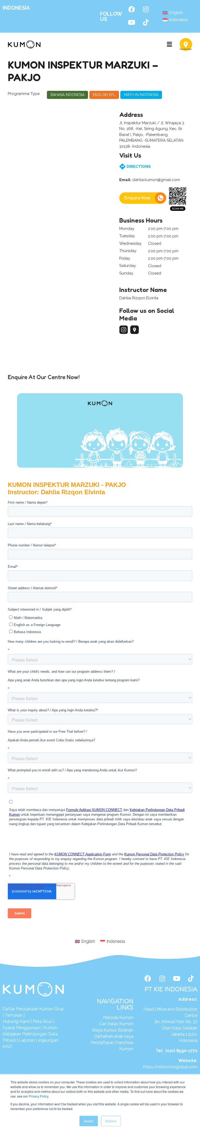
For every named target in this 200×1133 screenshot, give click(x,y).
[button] (169, 44)
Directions (138, 166)
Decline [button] (110, 1121)
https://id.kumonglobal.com (170, 1066)
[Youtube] (131, 22)
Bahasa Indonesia (67, 95)
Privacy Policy (38, 1096)
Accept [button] (88, 1121)
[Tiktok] (145, 22)
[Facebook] (131, 9)
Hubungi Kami (17, 1021)
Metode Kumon (118, 1017)
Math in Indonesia (141, 95)
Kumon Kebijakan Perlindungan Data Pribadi (30, 1034)
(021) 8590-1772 (181, 1050)
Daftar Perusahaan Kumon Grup (33, 1008)
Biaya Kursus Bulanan (112, 1030)
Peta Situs (42, 1021)
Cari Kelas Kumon (116, 1023)
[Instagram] (145, 9)
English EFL (104, 95)
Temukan (13, 1015)
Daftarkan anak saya (113, 1036)
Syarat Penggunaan (21, 1027)
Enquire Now (137, 197)
